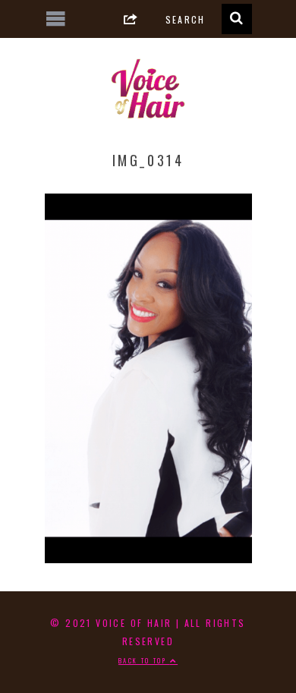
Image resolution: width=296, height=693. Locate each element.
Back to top (144, 660)
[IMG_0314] (148, 557)
